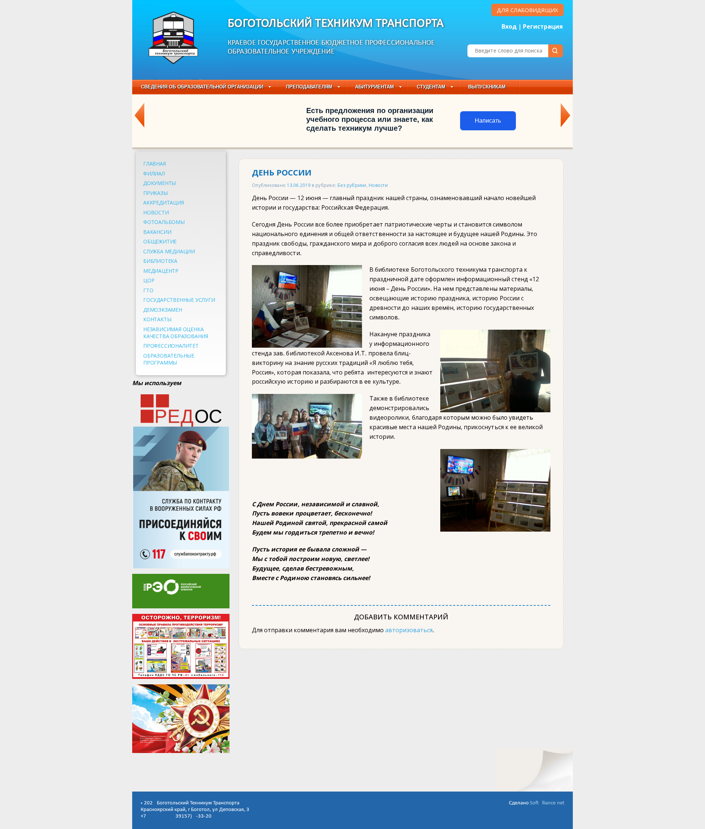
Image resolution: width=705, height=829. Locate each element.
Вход (509, 26)
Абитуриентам (374, 87)
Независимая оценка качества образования (175, 333)
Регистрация (543, 26)
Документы (159, 183)
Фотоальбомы (164, 221)
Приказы (155, 192)
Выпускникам (487, 87)
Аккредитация (163, 202)
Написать (488, 120)
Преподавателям (309, 87)
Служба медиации (169, 251)
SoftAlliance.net (547, 803)
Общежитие (160, 241)
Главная (154, 163)
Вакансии (157, 231)
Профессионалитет (171, 345)
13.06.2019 (299, 185)
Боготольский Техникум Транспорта (336, 24)
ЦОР (148, 280)
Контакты (157, 319)
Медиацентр (160, 270)
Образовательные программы (168, 359)
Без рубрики (351, 185)
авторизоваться (409, 630)
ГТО (148, 290)
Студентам (431, 87)
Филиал (154, 173)
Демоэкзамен (162, 309)
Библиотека (160, 260)
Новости (156, 212)
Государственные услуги (179, 299)
